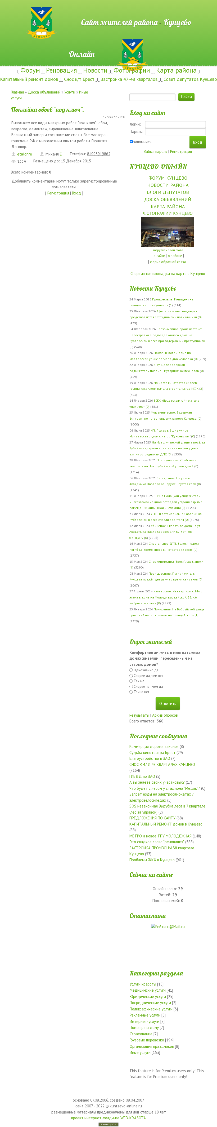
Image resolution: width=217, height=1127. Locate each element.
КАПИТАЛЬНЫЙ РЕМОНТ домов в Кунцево (165, 824)
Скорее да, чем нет (148, 675)
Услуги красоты (143, 984)
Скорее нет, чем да (148, 686)
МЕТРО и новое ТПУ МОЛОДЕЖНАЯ (160, 835)
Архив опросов (165, 715)
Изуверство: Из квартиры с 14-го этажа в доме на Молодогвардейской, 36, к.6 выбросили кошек (165, 597)
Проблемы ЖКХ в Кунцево (152, 859)
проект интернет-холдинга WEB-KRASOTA (108, 1117)
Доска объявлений (44, 92)
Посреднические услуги (150, 1002)
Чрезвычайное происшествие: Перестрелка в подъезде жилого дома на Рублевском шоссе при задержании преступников (167, 335)
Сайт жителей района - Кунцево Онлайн (108, 9)
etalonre (24, 154)
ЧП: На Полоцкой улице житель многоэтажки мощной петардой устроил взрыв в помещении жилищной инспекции (165, 502)
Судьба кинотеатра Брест (152, 752)
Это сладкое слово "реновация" (156, 841)
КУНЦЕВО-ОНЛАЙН (158, 166)
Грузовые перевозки (147, 1039)
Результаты (139, 715)
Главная (17, 92)
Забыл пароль (155, 151)
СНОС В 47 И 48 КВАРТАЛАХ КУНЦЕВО (162, 764)
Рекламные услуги (145, 1015)
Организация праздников (152, 1046)
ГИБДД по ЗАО (142, 776)
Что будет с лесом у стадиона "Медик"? (164, 788)
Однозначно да (146, 670)
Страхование (141, 1033)
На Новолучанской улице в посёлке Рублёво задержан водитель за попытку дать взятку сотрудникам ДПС (167, 448)
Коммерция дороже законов (154, 746)
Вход (76, 193)
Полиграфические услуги (151, 1008)
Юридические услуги (148, 996)
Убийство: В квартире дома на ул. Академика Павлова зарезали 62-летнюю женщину (165, 532)
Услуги (69, 92)
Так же (139, 681)
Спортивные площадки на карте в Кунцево (167, 273)
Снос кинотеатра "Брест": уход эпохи (176, 562)
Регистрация (58, 193)
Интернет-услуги (144, 1021)
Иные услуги (140, 1052)
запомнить (142, 141)
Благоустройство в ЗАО (149, 758)
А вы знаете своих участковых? (157, 782)
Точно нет (141, 692)
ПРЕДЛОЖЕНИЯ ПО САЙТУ (152, 817)
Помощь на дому (144, 1027)
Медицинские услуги (148, 990)
